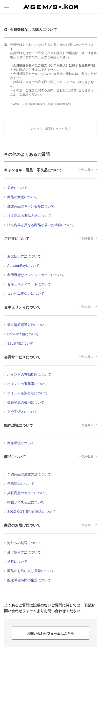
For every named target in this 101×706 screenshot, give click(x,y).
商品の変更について (22, 197)
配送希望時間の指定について (29, 580)
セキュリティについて (22, 307)
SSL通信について (20, 343)
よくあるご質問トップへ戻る (50, 129)
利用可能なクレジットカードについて (35, 275)
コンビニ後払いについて (25, 293)
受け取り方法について (24, 552)
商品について (15, 456)
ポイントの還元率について (27, 384)
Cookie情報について (23, 334)
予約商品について (20, 483)
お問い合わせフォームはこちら (50, 633)
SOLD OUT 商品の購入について (31, 511)
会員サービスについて (22, 357)
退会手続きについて (22, 412)
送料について (17, 561)
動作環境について (18, 425)
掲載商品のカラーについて (27, 493)
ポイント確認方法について (27, 393)
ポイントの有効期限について (29, 374)
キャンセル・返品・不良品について (33, 170)
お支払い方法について (24, 256)
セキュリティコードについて (29, 284)
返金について (17, 187)
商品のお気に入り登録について (30, 571)
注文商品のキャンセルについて (30, 206)
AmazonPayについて (23, 265)
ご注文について (17, 238)
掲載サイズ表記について (25, 502)
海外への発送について (24, 543)
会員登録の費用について (25, 402)
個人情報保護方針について (27, 325)
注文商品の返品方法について (29, 215)
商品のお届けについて (22, 525)
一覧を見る (86, 169)
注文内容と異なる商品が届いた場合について (41, 225)
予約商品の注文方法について (29, 474)
